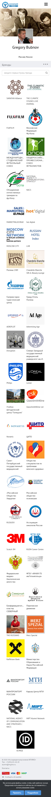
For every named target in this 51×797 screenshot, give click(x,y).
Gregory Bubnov (25, 47)
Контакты (5, 768)
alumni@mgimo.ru (9, 764)
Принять (17, 793)
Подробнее (32, 793)
